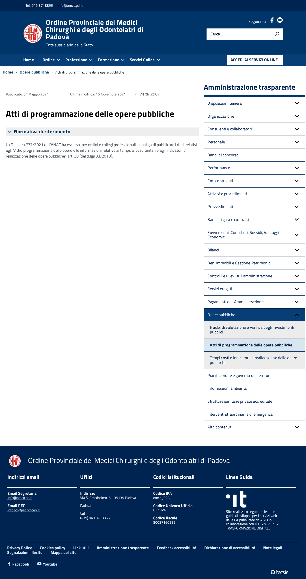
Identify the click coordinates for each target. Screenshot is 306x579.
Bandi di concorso (223, 155)
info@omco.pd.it (19, 497)
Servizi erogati (219, 289)
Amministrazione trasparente (123, 548)
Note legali (272, 548)
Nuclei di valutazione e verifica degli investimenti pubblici (252, 329)
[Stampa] (277, 34)
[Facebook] (272, 21)
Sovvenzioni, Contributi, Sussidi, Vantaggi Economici (243, 234)
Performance (218, 168)
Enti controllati (220, 181)
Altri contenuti (219, 427)
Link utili (81, 548)
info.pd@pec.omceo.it (23, 510)
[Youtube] (280, 21)
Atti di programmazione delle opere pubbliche (251, 345)
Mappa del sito (64, 552)
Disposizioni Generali (225, 103)
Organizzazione (220, 116)
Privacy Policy (19, 548)
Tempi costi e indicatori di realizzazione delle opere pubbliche (253, 360)
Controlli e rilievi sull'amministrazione (239, 276)
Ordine (49, 60)
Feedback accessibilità (176, 548)
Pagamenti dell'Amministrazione (235, 302)
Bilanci (213, 250)
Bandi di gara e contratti (228, 219)
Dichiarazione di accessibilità (229, 548)
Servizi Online (142, 60)
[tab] (102, 131)
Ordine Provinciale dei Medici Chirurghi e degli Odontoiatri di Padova (94, 33)
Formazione (108, 60)
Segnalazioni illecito (25, 552)
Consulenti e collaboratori (229, 129)
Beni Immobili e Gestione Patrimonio (239, 263)
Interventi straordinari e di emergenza (240, 414)
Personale (216, 142)
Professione (76, 60)
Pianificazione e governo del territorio (240, 375)
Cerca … (217, 34)
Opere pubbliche (221, 315)
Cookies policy (52, 548)
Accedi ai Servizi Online (254, 60)
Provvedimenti (220, 206)
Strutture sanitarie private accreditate (239, 401)
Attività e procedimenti (227, 194)
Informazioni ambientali (227, 388)
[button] (297, 103)
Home (28, 60)
